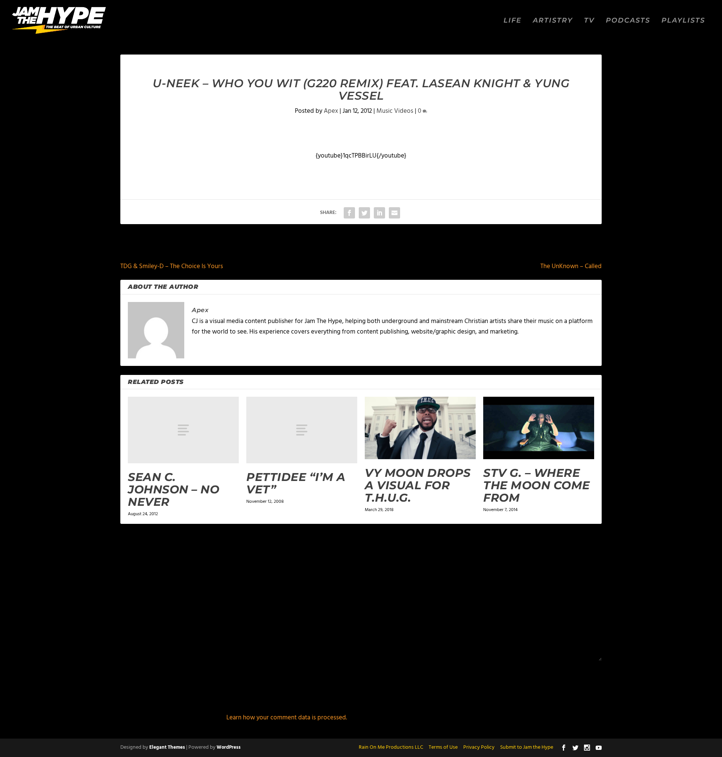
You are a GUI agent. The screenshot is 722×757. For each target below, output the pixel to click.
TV (589, 20)
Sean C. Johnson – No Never (173, 489)
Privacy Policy (478, 747)
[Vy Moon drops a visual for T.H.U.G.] (420, 428)
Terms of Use (443, 747)
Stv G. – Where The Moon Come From (536, 485)
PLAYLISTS (683, 20)
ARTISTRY (553, 20)
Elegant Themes (167, 747)
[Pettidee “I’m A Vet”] (301, 430)
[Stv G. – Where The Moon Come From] (538, 428)
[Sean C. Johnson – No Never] (183, 430)
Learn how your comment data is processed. (286, 718)
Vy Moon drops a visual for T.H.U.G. (418, 485)
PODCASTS (628, 20)
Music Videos (394, 111)
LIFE (513, 20)
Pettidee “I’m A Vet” (296, 483)
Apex (331, 111)
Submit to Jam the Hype (526, 747)
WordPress (229, 747)
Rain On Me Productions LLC (391, 747)
